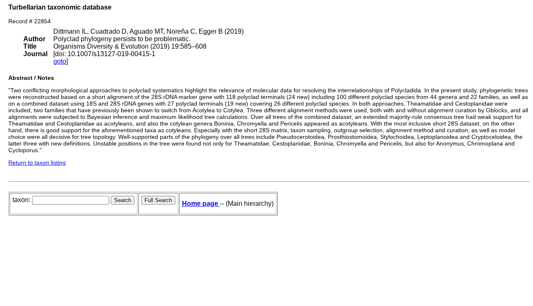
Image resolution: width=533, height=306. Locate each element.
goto (59, 61)
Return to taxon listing (37, 162)
